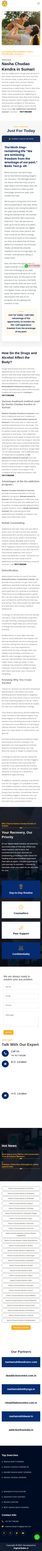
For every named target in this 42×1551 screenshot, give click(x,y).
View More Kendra (21, 1327)
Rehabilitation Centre (15, 1491)
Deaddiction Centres (14, 1497)
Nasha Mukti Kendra (14, 1461)
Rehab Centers (11, 1502)
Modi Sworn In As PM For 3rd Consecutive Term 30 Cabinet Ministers (20, 1155)
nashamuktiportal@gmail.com (18, 1526)
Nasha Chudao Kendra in (16, 1467)
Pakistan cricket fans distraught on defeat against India (20, 1165)
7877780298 (34, 266)
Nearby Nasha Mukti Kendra (17, 1472)
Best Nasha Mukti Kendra (16, 1507)
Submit (8, 1032)
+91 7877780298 (18, 1055)
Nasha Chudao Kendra (15, 1477)
